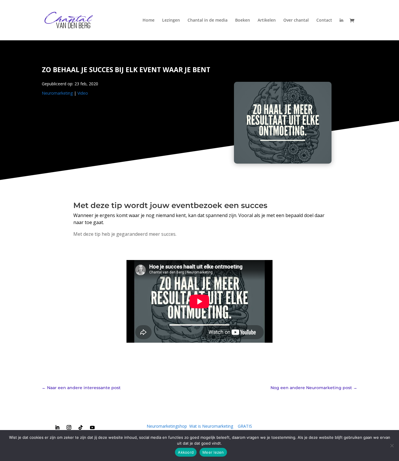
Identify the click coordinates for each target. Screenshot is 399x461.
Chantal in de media (208, 20)
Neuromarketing (57, 93)
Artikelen (267, 20)
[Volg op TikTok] (80, 427)
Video (82, 93)
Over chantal (296, 20)
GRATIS (245, 426)
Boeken (242, 20)
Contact (324, 20)
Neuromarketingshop (167, 426)
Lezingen (171, 20)
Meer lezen (213, 452)
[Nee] (392, 445)
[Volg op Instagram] (69, 427)
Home (149, 20)
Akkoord (186, 452)
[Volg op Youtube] (92, 427)
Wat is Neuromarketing (211, 426)
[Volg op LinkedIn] (57, 427)
